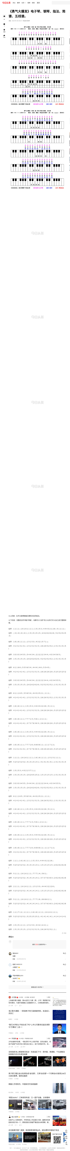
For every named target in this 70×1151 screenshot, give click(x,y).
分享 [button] (4, 37)
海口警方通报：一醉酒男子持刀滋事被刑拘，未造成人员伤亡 (29, 1012)
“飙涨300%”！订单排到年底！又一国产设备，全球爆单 (29, 1097)
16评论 (17, 1092)
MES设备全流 (17, 1148)
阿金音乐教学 (26, 21)
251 (18, 1047)
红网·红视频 (12, 1068)
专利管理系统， (34, 1148)
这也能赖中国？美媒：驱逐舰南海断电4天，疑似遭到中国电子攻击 (34, 1130)
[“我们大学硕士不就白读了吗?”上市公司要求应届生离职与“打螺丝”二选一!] (59, 1029)
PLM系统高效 (43, 1148)
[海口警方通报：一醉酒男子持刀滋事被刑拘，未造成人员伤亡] (59, 1015)
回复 (14, 959)
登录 (36, 944)
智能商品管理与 (61, 1148)
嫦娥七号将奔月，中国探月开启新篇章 (23, 1084)
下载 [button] (66, 1143)
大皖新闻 (11, 1111)
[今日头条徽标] (6, 3)
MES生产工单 (25, 1148)
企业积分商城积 (51, 1148)
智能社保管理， (50, 1150)
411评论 (18, 1144)
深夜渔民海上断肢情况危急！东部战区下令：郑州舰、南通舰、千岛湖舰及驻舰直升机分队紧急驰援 (37, 1053)
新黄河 (10, 1019)
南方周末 (11, 1092)
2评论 (16, 1033)
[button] (14, 3)
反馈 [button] (66, 1138)
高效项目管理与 (24, 1150)
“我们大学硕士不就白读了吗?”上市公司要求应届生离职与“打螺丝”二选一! (29, 1026)
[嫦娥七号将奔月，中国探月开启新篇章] (59, 1088)
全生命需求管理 (33, 1150)
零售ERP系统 (42, 1150)
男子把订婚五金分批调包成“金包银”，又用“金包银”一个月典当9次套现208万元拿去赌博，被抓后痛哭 (37, 1074)
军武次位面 (12, 1144)
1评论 (18, 1068)
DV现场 (10, 1078)
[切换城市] (25, 2)
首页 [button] (66, 1132)
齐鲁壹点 (11, 1033)
